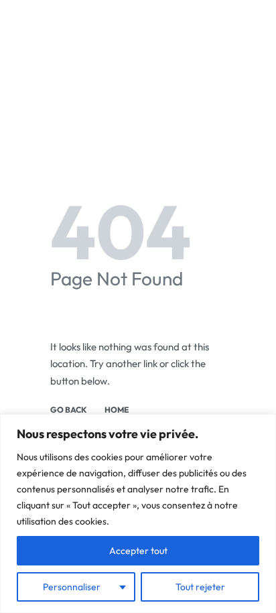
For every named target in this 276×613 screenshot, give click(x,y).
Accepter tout (138, 551)
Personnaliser (71, 587)
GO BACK (68, 410)
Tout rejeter (200, 587)
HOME (117, 410)
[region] (138, 513)
